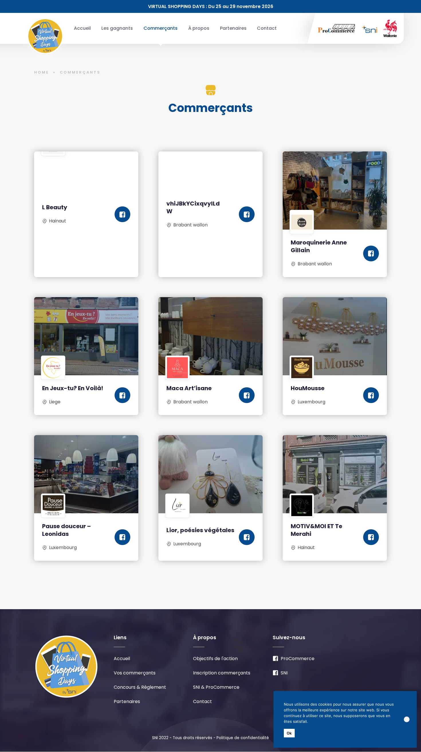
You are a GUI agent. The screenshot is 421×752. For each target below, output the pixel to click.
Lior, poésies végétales (200, 530)
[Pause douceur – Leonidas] (86, 474)
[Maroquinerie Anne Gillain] (335, 190)
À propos (198, 28)
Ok (289, 733)
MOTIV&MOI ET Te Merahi (316, 530)
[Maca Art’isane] (210, 336)
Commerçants (160, 28)
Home (41, 72)
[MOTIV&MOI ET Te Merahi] (335, 474)
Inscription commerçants (221, 673)
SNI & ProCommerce (216, 687)
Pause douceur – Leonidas (66, 530)
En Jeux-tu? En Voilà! (72, 388)
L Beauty (54, 207)
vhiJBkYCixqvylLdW (193, 207)
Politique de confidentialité (243, 738)
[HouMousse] (335, 336)
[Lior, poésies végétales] (210, 474)
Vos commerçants (135, 673)
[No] (407, 719)
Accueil (82, 28)
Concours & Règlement (140, 687)
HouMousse (307, 388)
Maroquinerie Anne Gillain (319, 246)
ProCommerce (297, 658)
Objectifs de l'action (215, 658)
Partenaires (233, 28)
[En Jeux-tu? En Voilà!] (86, 336)
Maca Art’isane (189, 388)
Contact (267, 28)
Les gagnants (117, 28)
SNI (284, 673)
